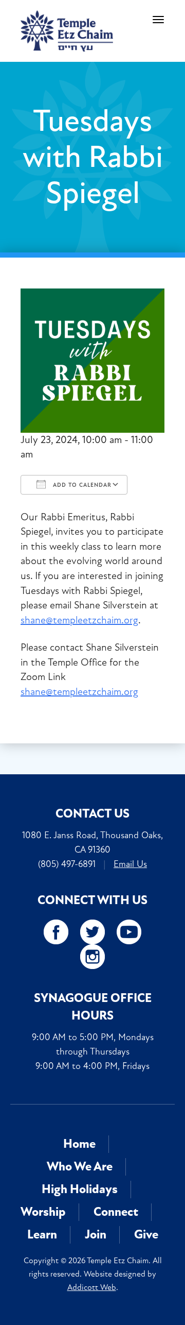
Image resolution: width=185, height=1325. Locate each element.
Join (95, 1234)
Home (79, 1143)
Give (146, 1234)
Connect (116, 1211)
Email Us (130, 864)
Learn (42, 1234)
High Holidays (80, 1189)
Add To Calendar (81, 485)
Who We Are (80, 1166)
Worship (43, 1211)
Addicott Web (91, 1287)
